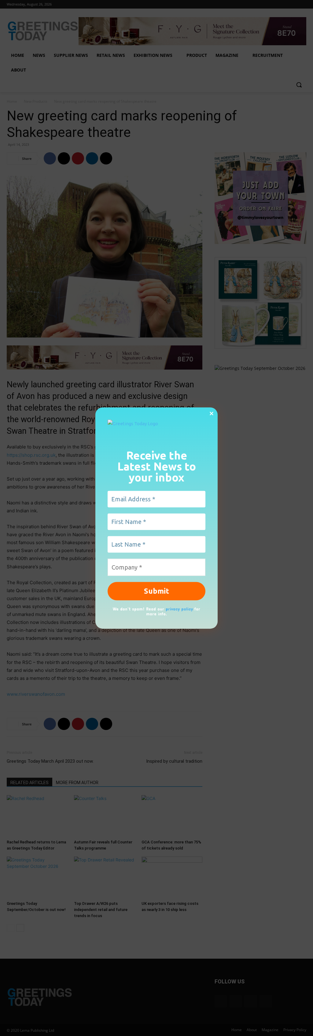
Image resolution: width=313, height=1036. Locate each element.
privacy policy (179, 608)
